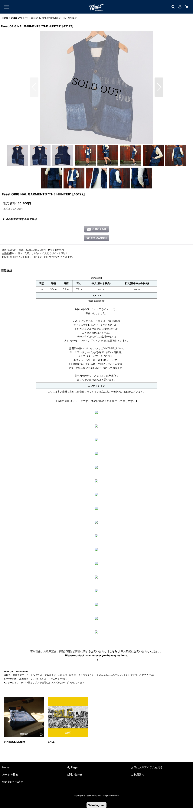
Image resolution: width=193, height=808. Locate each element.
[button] (34, 87)
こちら (113, 651)
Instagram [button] (98, 805)
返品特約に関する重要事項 (21, 218)
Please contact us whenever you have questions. (96, 655)
